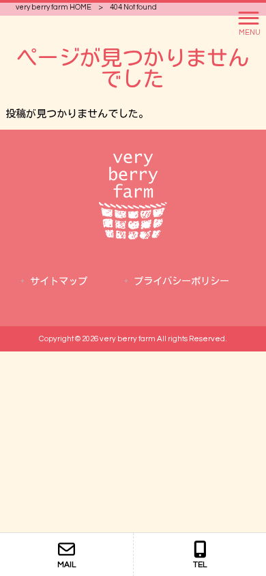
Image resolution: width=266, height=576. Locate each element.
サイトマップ (58, 281)
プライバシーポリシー (181, 281)
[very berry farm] (133, 236)
